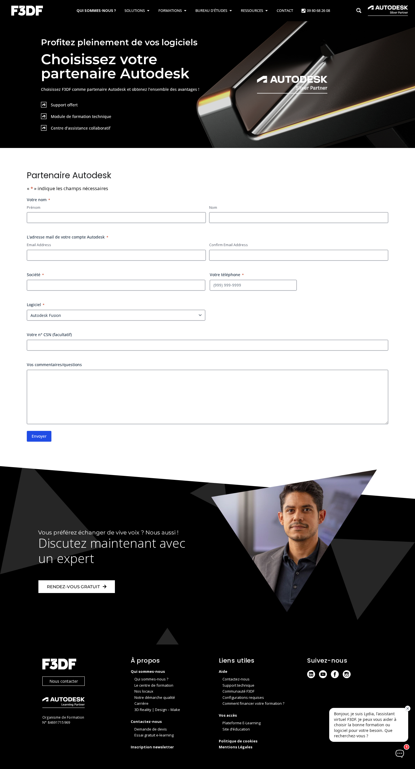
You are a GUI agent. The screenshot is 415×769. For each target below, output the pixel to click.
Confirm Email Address (228, 244)
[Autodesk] (80, 703)
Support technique (238, 685)
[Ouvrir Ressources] (266, 11)
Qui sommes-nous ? (151, 679)
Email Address (39, 244)
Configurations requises (243, 697)
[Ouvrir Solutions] (148, 11)
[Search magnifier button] (359, 10)
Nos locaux (143, 691)
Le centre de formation (153, 685)
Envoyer (39, 436)
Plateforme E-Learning (241, 722)
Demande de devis (150, 729)
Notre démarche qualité (154, 697)
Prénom (33, 207)
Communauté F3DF (238, 691)
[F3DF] (80, 665)
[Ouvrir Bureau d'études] (230, 11)
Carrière (141, 703)
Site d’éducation (236, 729)
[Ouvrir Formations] (185, 11)
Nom (213, 207)
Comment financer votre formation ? (253, 703)
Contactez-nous (236, 679)
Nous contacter (63, 681)
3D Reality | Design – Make (157, 709)
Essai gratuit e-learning (154, 735)
